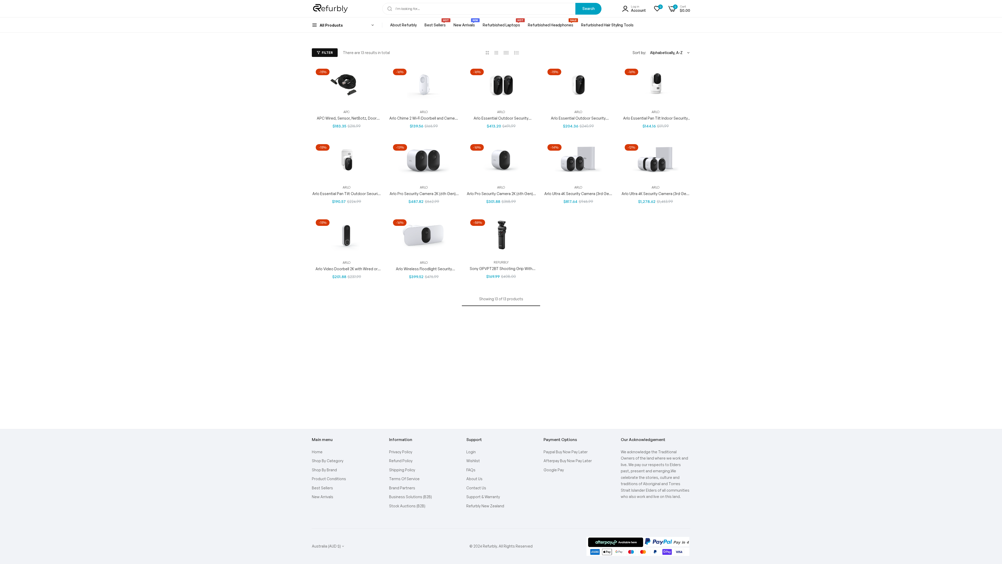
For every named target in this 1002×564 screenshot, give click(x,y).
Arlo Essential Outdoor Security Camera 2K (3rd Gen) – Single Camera (578, 118)
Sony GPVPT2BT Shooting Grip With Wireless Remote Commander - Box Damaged (501, 268)
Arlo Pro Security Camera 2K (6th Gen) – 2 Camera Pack (424, 193)
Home (317, 452)
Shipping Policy (402, 470)
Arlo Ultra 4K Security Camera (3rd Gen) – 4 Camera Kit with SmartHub (655, 193)
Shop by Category (327, 461)
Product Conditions (329, 479)
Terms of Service (404, 479)
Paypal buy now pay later (566, 452)
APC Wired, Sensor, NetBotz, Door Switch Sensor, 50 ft (347, 118)
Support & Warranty (483, 497)
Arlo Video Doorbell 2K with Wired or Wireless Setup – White (346, 268)
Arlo (424, 112)
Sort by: (639, 52)
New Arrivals (322, 497)
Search (588, 8)
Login (471, 452)
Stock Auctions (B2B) (407, 506)
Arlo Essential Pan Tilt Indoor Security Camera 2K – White (655, 118)
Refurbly (501, 262)
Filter (327, 53)
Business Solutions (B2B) (410, 497)
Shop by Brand (324, 470)
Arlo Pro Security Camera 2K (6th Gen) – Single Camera (501, 193)
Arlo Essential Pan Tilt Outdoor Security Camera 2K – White (346, 193)
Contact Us (476, 488)
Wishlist (473, 461)
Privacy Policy (400, 452)
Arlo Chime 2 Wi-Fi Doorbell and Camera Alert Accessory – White (423, 118)
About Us (474, 479)
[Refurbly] (331, 8)
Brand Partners (402, 488)
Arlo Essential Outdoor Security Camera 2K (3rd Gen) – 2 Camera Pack (501, 118)
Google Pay (554, 470)
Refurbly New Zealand (485, 506)
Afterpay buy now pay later (568, 461)
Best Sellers (322, 488)
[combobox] (491, 9)
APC (346, 112)
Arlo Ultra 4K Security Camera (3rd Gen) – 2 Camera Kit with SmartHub (578, 193)
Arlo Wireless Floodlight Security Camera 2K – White (424, 268)
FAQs (470, 470)
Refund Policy (401, 461)
